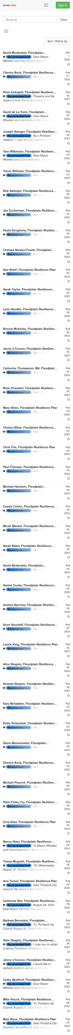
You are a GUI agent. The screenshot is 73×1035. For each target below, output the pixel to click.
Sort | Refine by (57, 41)
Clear (63, 19)
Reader (9, 5)
